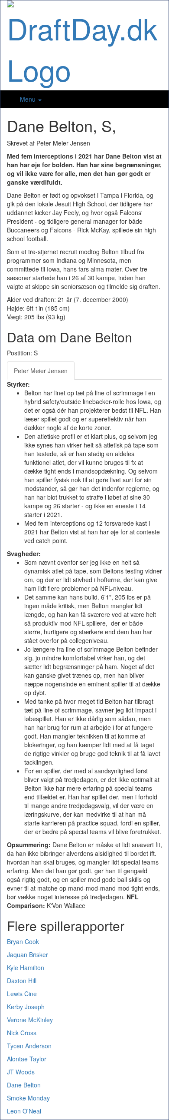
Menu (28, 99)
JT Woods (21, 1071)
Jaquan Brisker (27, 954)
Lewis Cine (22, 993)
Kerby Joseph (26, 1006)
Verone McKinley (30, 1019)
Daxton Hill (21, 980)
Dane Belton (24, 1084)
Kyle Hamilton (25, 967)
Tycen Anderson (29, 1045)
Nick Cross (21, 1032)
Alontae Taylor (26, 1058)
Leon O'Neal (24, 1111)
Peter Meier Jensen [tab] (41, 370)
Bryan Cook (23, 941)
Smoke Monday (28, 1097)
